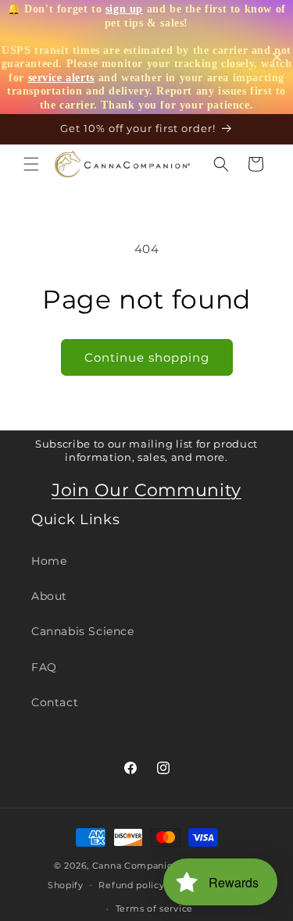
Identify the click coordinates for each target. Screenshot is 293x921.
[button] (31, 164)
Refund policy (131, 885)
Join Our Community (146, 490)
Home (48, 561)
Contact (54, 702)
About (49, 596)
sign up (124, 9)
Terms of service (154, 908)
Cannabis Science (82, 631)
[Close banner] (277, 57)
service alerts (61, 78)
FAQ (44, 667)
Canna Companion (136, 865)
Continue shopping (146, 357)
